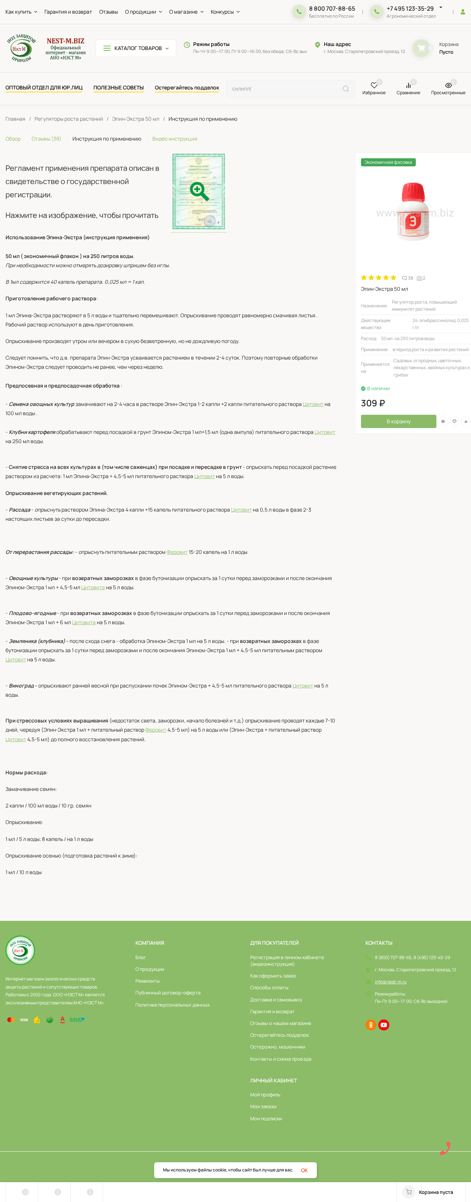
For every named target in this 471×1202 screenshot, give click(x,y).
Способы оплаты (269, 987)
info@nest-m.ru (391, 982)
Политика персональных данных (172, 1004)
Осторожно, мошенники (277, 1046)
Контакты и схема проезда (280, 1059)
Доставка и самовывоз (276, 999)
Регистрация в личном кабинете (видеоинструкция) (287, 960)
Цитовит (313, 403)
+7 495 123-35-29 (410, 8)
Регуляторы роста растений (69, 118)
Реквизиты (147, 980)
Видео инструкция (174, 138)
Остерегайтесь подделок (279, 1035)
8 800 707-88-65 (332, 8)
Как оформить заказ (273, 975)
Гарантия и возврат (272, 1011)
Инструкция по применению (106, 138)
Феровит (177, 551)
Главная (15, 118)
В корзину (399, 421)
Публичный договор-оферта (168, 992)
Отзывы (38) (46, 138)
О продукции (149, 969)
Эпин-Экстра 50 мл (135, 118)
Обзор (13, 138)
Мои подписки (266, 1118)
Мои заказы (263, 1106)
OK (304, 1170)
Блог (140, 957)
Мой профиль (265, 1094)
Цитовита (93, 587)
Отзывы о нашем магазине (280, 1023)
